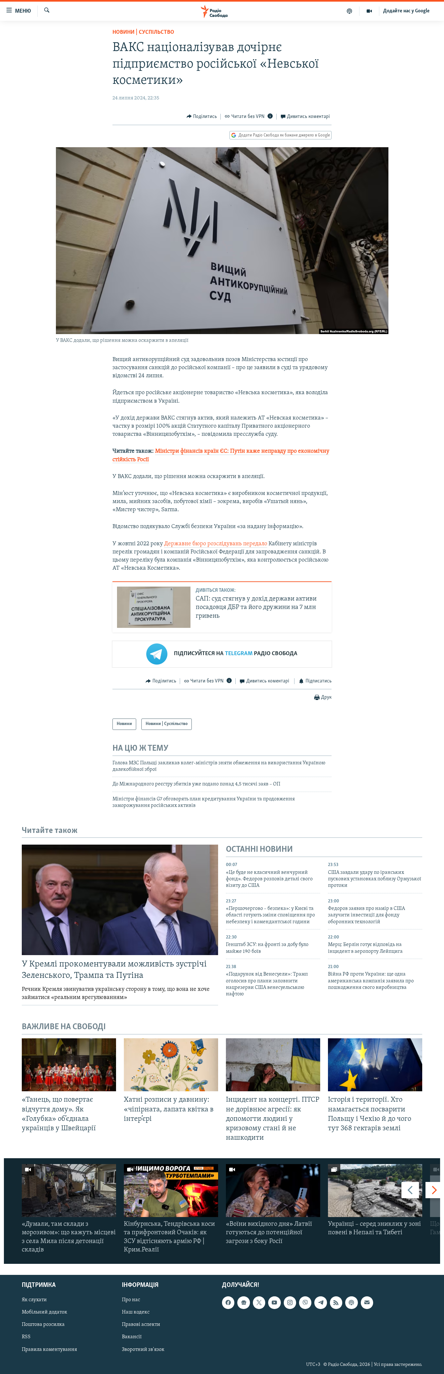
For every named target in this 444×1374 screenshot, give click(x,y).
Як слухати (34, 1300)
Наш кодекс (136, 1312)
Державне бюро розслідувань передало (215, 544)
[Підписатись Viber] (305, 1302)
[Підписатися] (367, 1302)
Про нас (131, 1300)
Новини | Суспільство (143, 32)
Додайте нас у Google (406, 11)
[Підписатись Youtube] (274, 1302)
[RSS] (336, 1302)
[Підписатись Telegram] (320, 1302)
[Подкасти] (349, 11)
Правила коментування (49, 1349)
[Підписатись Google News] (243, 1302)
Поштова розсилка (43, 1325)
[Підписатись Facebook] (228, 1302)
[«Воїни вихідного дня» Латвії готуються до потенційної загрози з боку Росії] (273, 1190)
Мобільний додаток (44, 1312)
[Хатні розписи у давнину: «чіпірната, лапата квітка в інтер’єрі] (171, 1064)
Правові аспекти (141, 1325)
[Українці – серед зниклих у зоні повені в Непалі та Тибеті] (375, 1190)
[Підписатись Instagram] (290, 1302)
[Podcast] (351, 1302)
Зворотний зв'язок (143, 1349)
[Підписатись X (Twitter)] (259, 1302)
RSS (26, 1337)
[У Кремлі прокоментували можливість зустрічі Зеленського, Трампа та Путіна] (120, 900)
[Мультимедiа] (369, 11)
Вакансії (132, 1337)
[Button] (202, 116)
